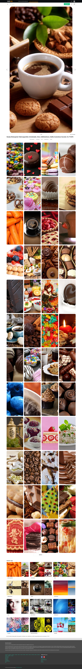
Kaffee (51, 139)
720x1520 (12, 655)
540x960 (6, 655)
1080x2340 (13, 654)
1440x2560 (32, 654)
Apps (5, 662)
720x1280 (16, 654)
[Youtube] (44, 657)
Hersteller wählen (43, 658)
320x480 (27, 654)
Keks (42, 139)
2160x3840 (9, 655)
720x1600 (21, 654)
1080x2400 (9, 654)
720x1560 (29, 654)
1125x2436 (38, 654)
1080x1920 (6, 654)
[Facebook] (42, 657)
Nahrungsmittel (32, 139)
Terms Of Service (18, 667)
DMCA (21, 667)
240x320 (19, 654)
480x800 (24, 654)
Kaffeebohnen (46, 139)
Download (67, 4)
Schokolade (38, 139)
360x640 (35, 654)
